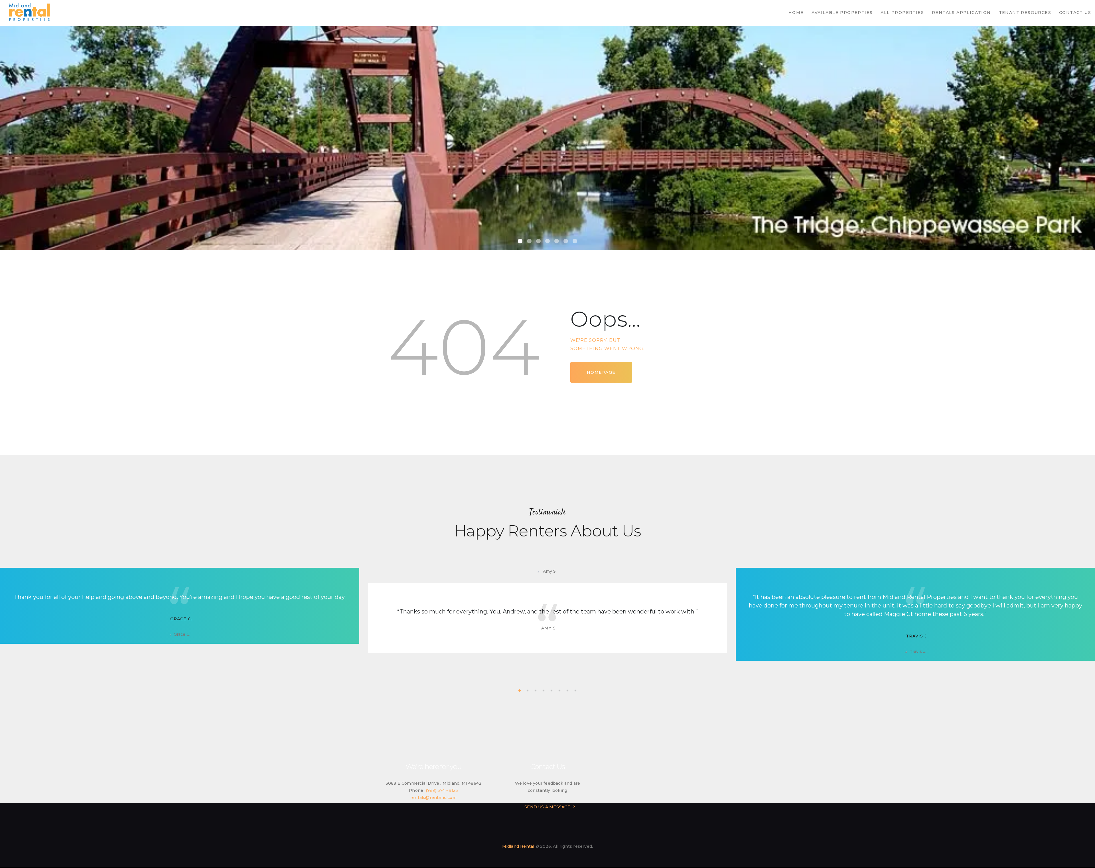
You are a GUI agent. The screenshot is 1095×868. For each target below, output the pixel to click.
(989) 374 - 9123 (442, 790)
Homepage (601, 372)
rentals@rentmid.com (433, 797)
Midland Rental (518, 846)
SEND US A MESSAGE (547, 807)
